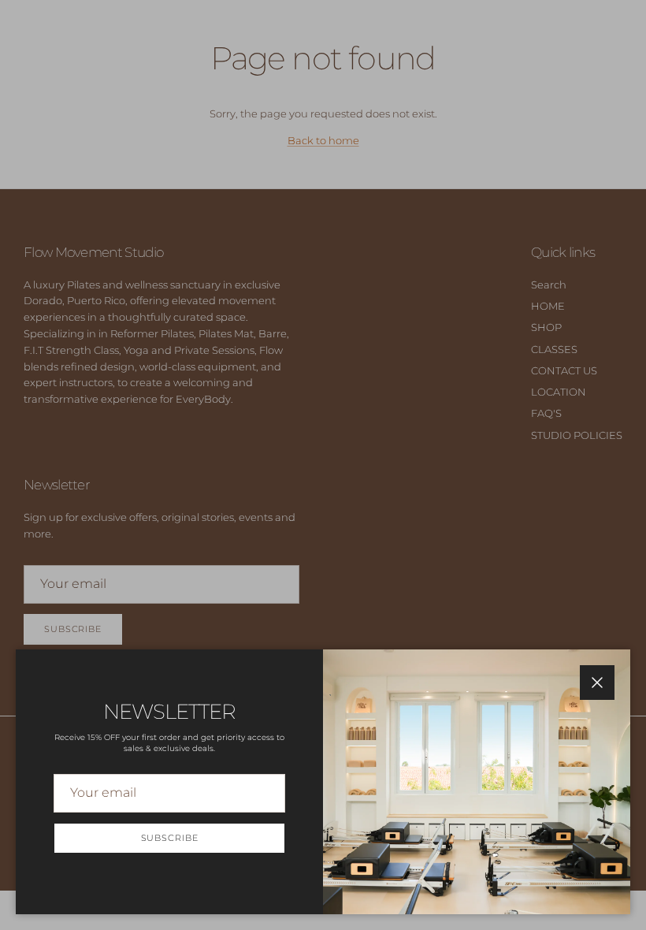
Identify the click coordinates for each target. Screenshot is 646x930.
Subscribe (170, 837)
